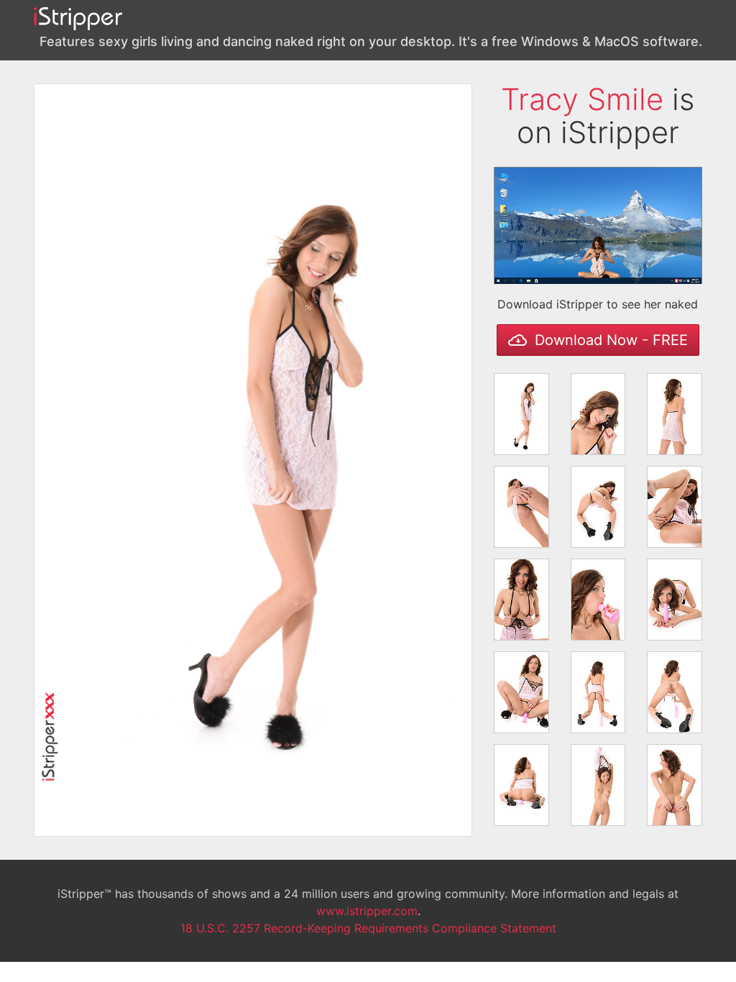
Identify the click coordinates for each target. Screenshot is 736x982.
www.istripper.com (367, 911)
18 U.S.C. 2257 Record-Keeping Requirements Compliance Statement (368, 928)
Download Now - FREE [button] (609, 340)
